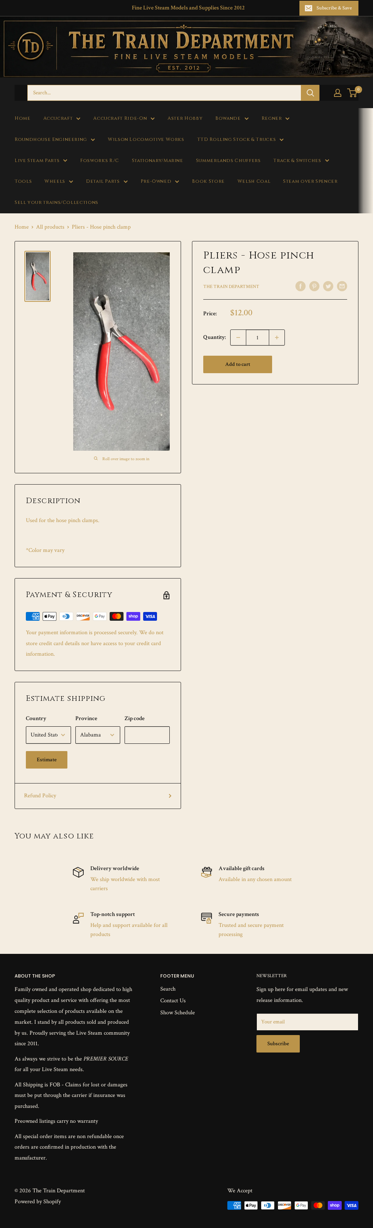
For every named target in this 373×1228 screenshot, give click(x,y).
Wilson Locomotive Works (146, 140)
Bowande (227, 118)
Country (36, 718)
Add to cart (237, 364)
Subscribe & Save (334, 8)
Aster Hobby (185, 118)
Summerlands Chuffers (228, 161)
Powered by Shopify (38, 1201)
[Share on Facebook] (300, 285)
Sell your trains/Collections (56, 203)
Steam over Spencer (310, 181)
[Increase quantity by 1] (276, 337)
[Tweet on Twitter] (328, 285)
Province (86, 718)
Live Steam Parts (37, 161)
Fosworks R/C (99, 161)
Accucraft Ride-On (120, 118)
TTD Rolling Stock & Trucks (236, 140)
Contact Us (173, 1000)
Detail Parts (103, 181)
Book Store (208, 181)
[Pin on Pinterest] (314, 285)
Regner (272, 118)
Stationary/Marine (157, 161)
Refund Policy (40, 795)
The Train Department (231, 287)
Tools (23, 181)
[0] (352, 92)
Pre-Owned (156, 181)
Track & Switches (297, 161)
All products (50, 227)
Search (168, 989)
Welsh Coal (253, 181)
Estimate (46, 759)
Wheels (54, 181)
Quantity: (214, 337)
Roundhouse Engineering (51, 140)
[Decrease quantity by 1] (238, 337)
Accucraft (58, 118)
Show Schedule (177, 1012)
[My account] (337, 93)
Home (23, 118)
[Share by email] (342, 285)
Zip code (135, 718)
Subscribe (278, 1043)
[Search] (310, 93)
